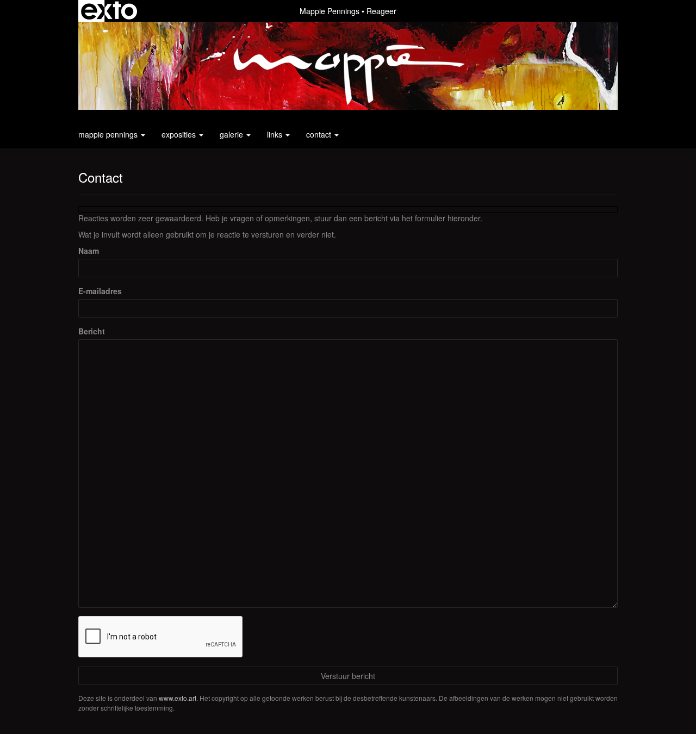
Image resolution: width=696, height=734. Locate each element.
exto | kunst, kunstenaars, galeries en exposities (109, 11)
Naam (88, 250)
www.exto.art (177, 697)
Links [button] (275, 134)
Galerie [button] (232, 134)
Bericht (91, 331)
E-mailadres (100, 290)
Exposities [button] (179, 134)
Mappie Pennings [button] (109, 134)
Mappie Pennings (329, 10)
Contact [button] (319, 134)
